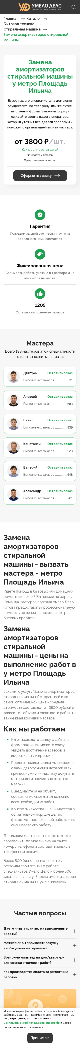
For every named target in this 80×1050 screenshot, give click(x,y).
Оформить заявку (36, 175)
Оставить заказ (60, 373)
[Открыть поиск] (73, 7)
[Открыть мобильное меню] (6, 7)
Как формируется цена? (40, 149)
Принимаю (40, 1038)
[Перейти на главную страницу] (40, 7)
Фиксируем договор (40, 154)
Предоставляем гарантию (40, 160)
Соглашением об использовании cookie (32, 1022)
